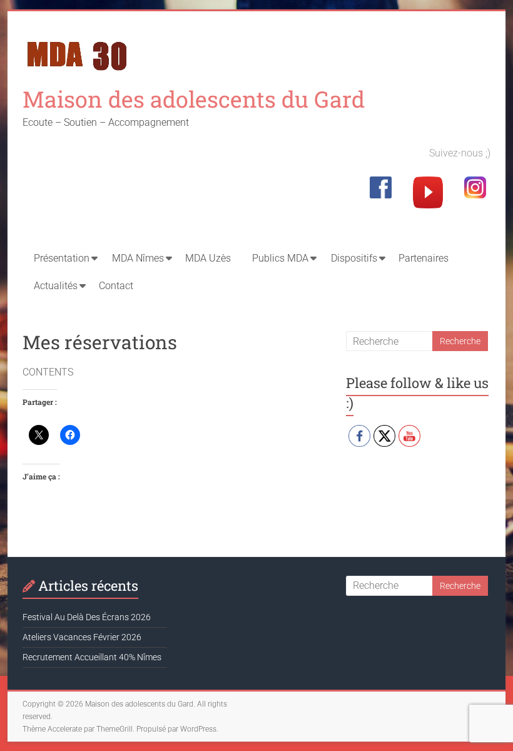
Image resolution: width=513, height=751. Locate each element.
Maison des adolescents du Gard (194, 99)
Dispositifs (354, 258)
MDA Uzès (208, 258)
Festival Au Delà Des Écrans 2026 (87, 617)
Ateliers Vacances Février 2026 (82, 637)
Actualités (56, 286)
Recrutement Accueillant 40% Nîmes (92, 657)
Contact (116, 286)
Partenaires (424, 258)
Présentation (61, 258)
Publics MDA (280, 258)
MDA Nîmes (138, 258)
